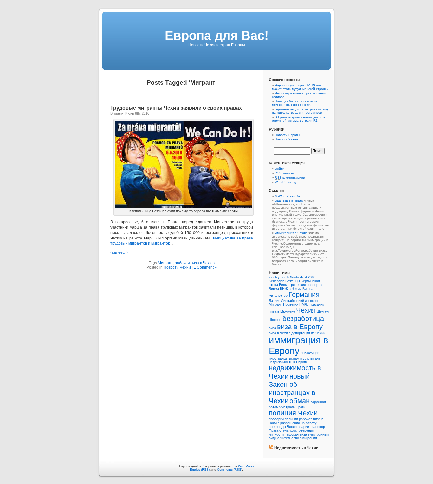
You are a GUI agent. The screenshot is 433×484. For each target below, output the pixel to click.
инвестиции (310, 353)
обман (299, 401)
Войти (279, 168)
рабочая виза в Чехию (195, 263)
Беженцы (292, 281)
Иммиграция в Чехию (291, 233)
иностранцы (278, 358)
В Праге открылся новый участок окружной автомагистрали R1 (298, 118)
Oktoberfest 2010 (301, 277)
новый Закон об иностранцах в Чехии (292, 388)
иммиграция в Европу (298, 345)
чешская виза (296, 434)
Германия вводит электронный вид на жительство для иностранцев (300, 110)
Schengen (276, 281)
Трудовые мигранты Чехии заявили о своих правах (176, 108)
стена (283, 430)
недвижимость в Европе (288, 362)
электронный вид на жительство (299, 436)
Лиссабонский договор (299, 300)
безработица (303, 318)
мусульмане (310, 358)
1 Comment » (205, 267)
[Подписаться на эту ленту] (271, 448)
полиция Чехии (293, 413)
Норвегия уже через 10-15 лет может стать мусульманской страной (300, 87)
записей (285, 173)
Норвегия (290, 304)
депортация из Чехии (308, 333)
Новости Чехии (177, 267)
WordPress (246, 466)
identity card (278, 277)
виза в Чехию (279, 333)
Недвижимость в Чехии (296, 448)
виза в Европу (300, 327)
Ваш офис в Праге (289, 200)
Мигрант (165, 263)
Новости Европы (287, 135)
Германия (304, 294)
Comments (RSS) (229, 469)
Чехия (306, 310)
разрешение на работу (298, 423)
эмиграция (308, 438)
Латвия (274, 300)
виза (272, 328)
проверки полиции (283, 419)
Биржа (274, 288)
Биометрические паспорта (300, 285)
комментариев (290, 177)
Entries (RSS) (200, 469)
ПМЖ (303, 304)
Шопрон (275, 320)
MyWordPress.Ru (287, 196)
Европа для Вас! (216, 35)
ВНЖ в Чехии (290, 288)
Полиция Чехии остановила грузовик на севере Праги (295, 102)
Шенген (323, 311)
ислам (294, 358)
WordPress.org (285, 182)
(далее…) (119, 252)
